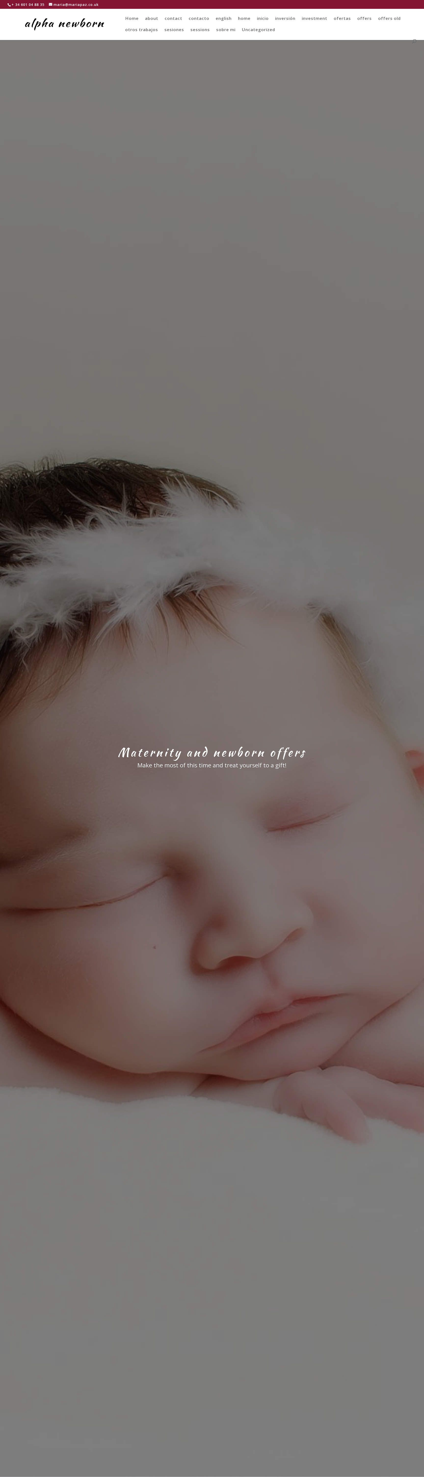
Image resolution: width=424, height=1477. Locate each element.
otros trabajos (141, 30)
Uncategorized (258, 30)
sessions (200, 30)
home (244, 19)
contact (173, 19)
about (151, 19)
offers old (389, 19)
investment (314, 19)
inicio (263, 19)
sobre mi (226, 30)
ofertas (342, 19)
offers (364, 19)
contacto (199, 19)
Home (132, 19)
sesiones (174, 30)
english (224, 19)
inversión (285, 19)
